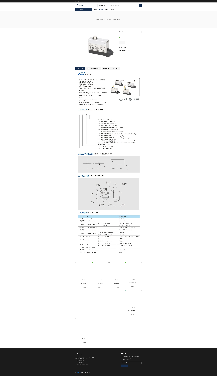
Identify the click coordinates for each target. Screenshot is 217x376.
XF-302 (83, 338)
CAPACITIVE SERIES (129, 308)
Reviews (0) (106, 68)
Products (102, 19)
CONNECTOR (131, 280)
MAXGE (83, 279)
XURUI (107, 19)
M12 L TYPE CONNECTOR (133, 282)
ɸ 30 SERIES (139, 308)
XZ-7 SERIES (113, 19)
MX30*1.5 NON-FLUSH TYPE (133, 310)
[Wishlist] (120, 42)
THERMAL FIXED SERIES (83, 281)
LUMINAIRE (124, 50)
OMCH (133, 279)
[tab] (80, 68)
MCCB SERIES (85, 280)
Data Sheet (116, 68)
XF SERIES (82, 337)
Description (80, 68)
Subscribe (124, 365)
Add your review (122, 34)
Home (97, 19)
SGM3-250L (83, 283)
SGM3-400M (100, 283)
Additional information (93, 68)
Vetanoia (78, 372)
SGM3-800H (116, 283)
